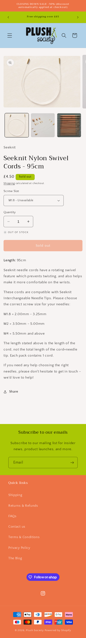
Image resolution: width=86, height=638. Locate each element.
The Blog (15, 558)
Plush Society (35, 630)
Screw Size (11, 191)
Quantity (10, 212)
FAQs (12, 516)
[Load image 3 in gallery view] (69, 125)
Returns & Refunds (23, 506)
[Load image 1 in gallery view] (17, 125)
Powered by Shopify (58, 630)
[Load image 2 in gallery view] (43, 125)
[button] (9, 35)
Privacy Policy (19, 548)
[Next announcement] (77, 17)
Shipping (9, 183)
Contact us (16, 526)
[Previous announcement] (8, 17)
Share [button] (13, 391)
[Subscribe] (72, 462)
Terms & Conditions (23, 537)
